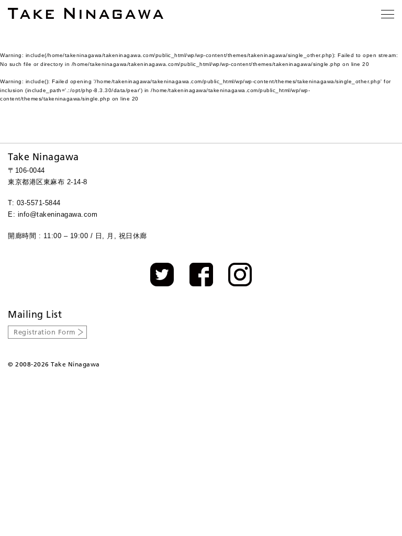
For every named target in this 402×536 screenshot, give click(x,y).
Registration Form (45, 332)
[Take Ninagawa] (85, 13)
